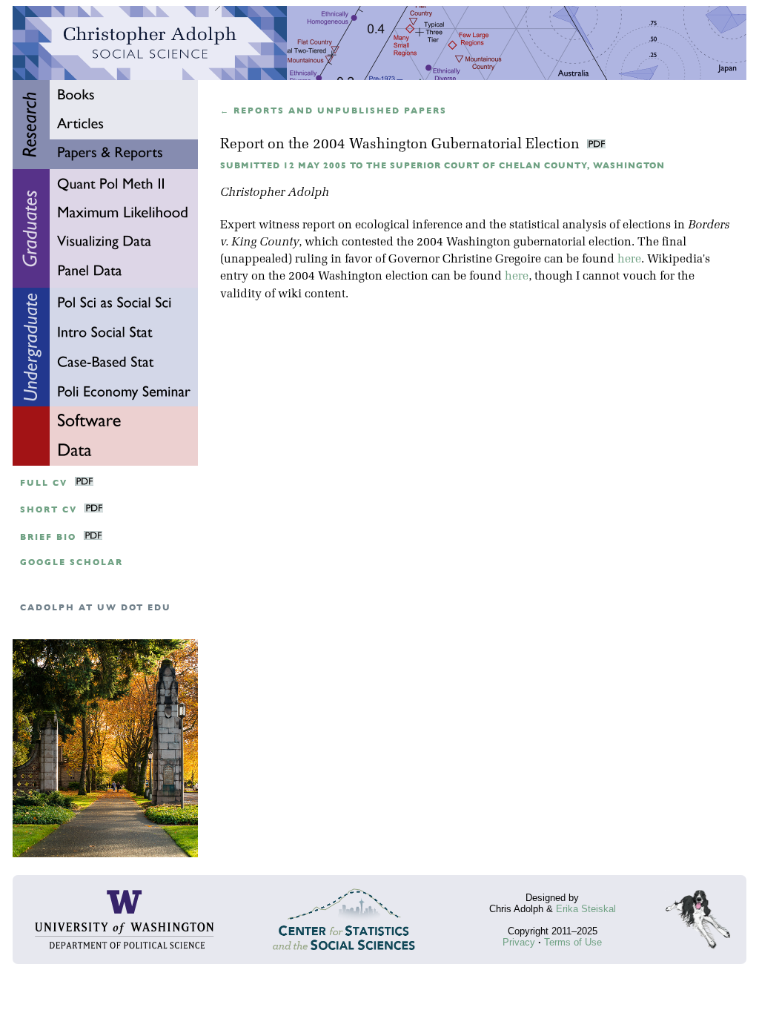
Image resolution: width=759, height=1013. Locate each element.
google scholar (71, 562)
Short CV (48, 510)
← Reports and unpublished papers (333, 111)
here (629, 259)
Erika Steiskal (586, 908)
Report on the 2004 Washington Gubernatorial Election (401, 145)
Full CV (43, 483)
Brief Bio (48, 537)
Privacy (519, 942)
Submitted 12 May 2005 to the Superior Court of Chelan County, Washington (442, 166)
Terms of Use (573, 942)
